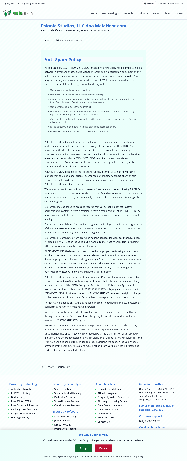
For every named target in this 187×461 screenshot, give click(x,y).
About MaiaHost (107, 417)
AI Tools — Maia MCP (22, 389)
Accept (84, 448)
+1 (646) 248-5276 (10, 3)
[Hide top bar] (182, 4)
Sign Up (162, 3)
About (167, 13)
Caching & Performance (24, 409)
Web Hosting (109, 13)
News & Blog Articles (109, 389)
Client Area (173, 3)
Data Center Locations (110, 405)
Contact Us (104, 421)
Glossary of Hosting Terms (112, 401)
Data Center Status (108, 409)
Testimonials (104, 413)
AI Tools (128, 13)
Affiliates (143, 13)
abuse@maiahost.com (56, 306)
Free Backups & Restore (24, 405)
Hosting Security (20, 417)
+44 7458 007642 (167, 392)
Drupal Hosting (62, 424)
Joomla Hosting (62, 420)
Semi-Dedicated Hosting (67, 393)
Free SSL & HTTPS (21, 401)
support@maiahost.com (33, 3)
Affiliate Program (107, 393)
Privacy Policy (136, 456)
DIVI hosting (18, 397)
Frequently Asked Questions (113, 397)
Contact (180, 13)
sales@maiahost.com (150, 396)
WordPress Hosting (65, 416)
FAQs (156, 13)
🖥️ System (149, 3)
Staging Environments (23, 413)
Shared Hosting (62, 389)
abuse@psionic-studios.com (122, 302)
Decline (103, 448)
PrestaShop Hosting (65, 428)
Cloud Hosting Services (67, 405)
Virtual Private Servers (66, 401)
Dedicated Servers (64, 397)
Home (94, 13)
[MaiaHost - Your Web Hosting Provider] (18, 13)
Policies (57, 40)
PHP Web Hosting (21, 393)
